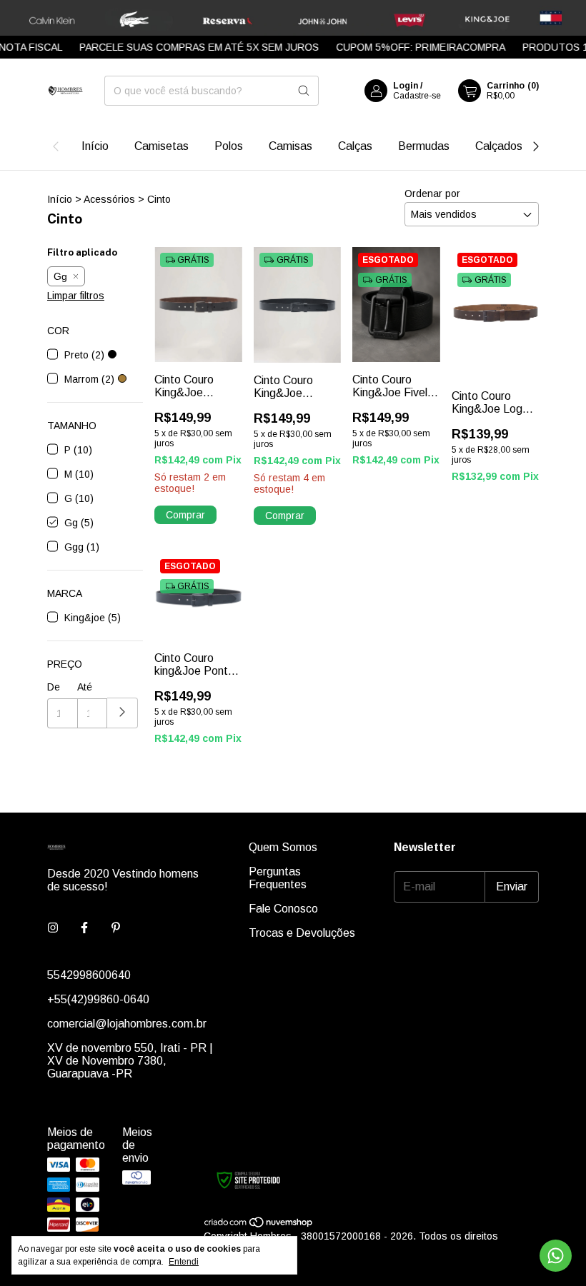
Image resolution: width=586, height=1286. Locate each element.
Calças (355, 146)
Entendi (184, 1262)
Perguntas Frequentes (278, 877)
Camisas (290, 146)
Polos (228, 146)
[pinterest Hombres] (115, 928)
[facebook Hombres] (84, 928)
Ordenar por (432, 193)
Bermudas (424, 146)
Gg (60, 276)
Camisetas (161, 146)
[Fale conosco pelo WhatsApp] (556, 1256)
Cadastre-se (417, 96)
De (53, 687)
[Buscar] (303, 90)
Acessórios (109, 199)
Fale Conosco (283, 909)
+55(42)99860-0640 (98, 999)
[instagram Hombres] (53, 928)
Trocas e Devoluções (302, 933)
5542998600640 (89, 975)
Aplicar (122, 713)
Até (84, 687)
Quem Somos (283, 847)
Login (405, 86)
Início (95, 146)
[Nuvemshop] (259, 1224)
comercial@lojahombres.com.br (127, 1024)
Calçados (498, 146)
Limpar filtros (75, 295)
